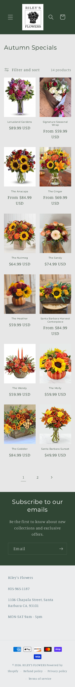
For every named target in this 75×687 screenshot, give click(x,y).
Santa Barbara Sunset (55, 448)
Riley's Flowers (20, 577)
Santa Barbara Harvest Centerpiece (55, 320)
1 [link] (23, 477)
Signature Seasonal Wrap (55, 123)
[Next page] (51, 477)
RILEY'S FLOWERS (34, 665)
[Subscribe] (61, 549)
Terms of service (40, 678)
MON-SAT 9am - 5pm (25, 616)
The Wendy (19, 388)
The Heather (20, 318)
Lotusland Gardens (19, 121)
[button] (10, 17)
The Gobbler (20, 448)
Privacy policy (57, 671)
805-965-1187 (19, 588)
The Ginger (55, 191)
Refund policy (33, 671)
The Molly (55, 388)
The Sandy (55, 257)
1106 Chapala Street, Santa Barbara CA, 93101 (30, 602)
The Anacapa (19, 191)
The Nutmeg (20, 257)
